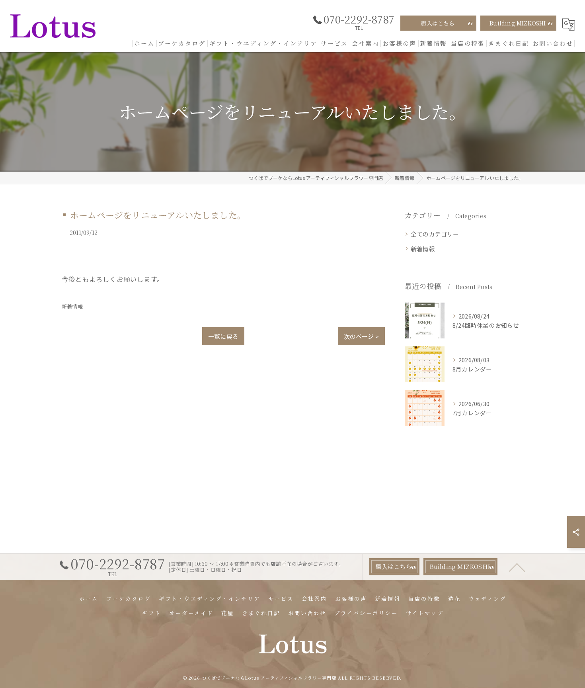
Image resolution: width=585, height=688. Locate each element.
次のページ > (361, 336)
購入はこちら (437, 23)
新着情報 (72, 306)
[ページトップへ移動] (517, 567)
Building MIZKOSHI (517, 23)
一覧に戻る (223, 336)
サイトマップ (424, 613)
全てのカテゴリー (435, 234)
